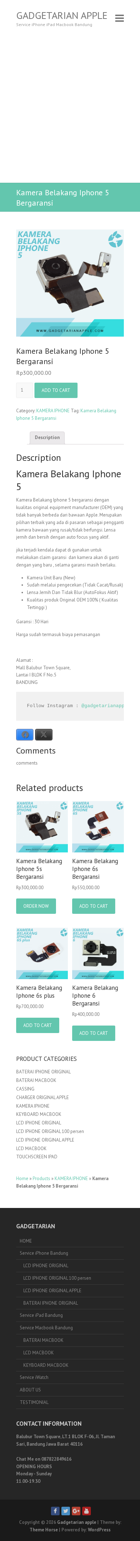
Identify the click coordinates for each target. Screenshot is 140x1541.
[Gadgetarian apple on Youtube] (86, 1511)
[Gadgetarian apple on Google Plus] (76, 1511)
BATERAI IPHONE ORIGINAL (43, 1072)
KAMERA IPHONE (53, 411)
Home (22, 1178)
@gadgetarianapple (105, 706)
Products (41, 1178)
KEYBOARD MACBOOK (38, 1114)
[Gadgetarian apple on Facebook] (55, 1511)
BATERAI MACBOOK (36, 1080)
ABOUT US (30, 1390)
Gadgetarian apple (61, 15)
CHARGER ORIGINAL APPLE (42, 1097)
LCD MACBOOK (31, 1148)
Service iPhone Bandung (44, 1253)
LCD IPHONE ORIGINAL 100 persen (50, 1131)
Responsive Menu (119, 18)
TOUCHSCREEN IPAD (36, 1157)
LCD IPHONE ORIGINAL (38, 1123)
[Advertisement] (70, 109)
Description (47, 437)
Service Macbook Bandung (46, 1328)
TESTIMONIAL (34, 1402)
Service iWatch (34, 1377)
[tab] (47, 438)
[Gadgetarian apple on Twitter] (65, 1511)
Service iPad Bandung (41, 1315)
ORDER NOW (36, 906)
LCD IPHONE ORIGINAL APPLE (45, 1140)
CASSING (25, 1089)
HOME (26, 1241)
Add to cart (56, 390)
